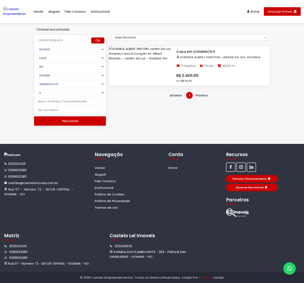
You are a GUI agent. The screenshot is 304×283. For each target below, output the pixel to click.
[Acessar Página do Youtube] (251, 167)
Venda (38, 11)
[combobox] (189, 37)
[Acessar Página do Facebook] (230, 167)
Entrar (173, 168)
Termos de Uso (106, 207)
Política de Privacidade (112, 201)
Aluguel (54, 11)
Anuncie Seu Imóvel (250, 187)
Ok (98, 40)
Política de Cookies (109, 194)
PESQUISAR (70, 121)
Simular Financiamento (249, 179)
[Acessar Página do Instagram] (241, 167)
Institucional (100, 11)
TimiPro (207, 277)
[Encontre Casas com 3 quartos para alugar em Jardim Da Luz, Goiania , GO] (237, 213)
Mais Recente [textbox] (125, 37)
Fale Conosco (75, 11)
